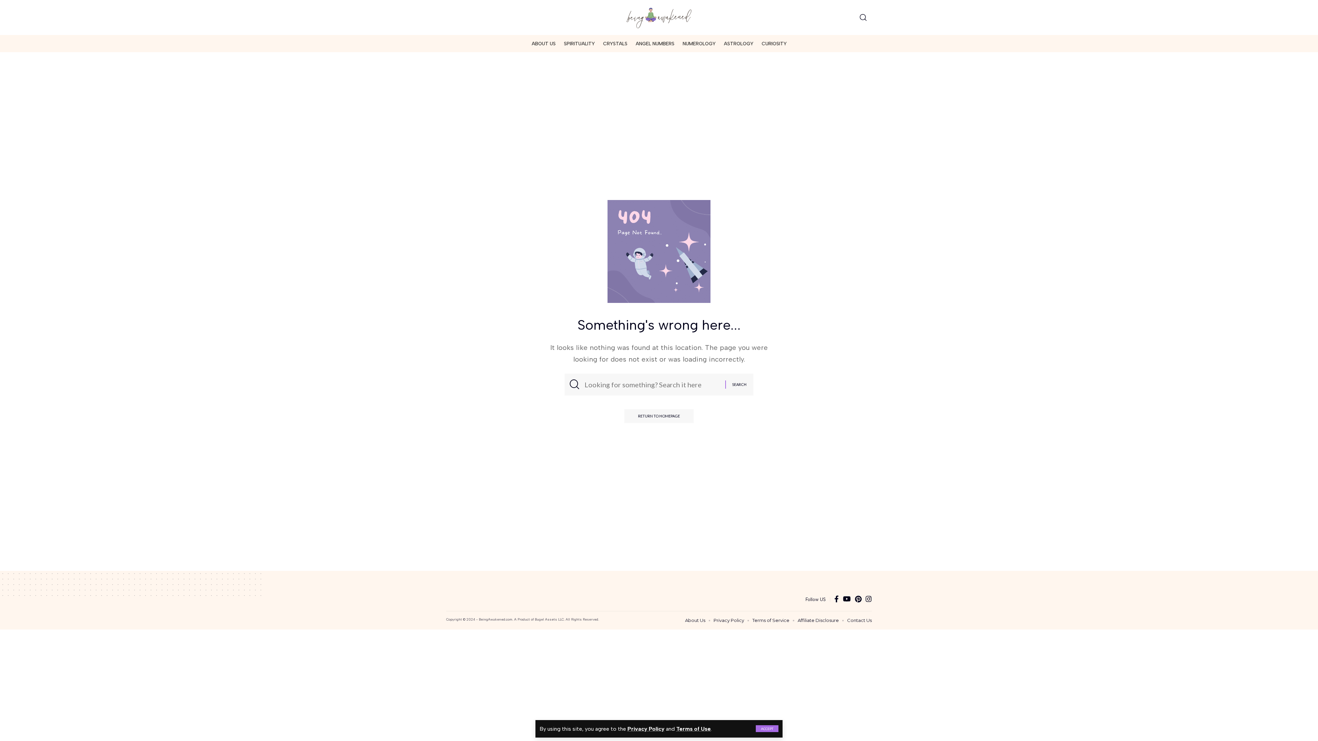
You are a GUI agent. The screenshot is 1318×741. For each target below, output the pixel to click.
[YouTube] (847, 599)
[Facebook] (836, 599)
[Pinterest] (858, 599)
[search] (863, 17)
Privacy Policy (645, 729)
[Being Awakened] (659, 17)
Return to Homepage (659, 416)
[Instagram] (869, 599)
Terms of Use (693, 729)
